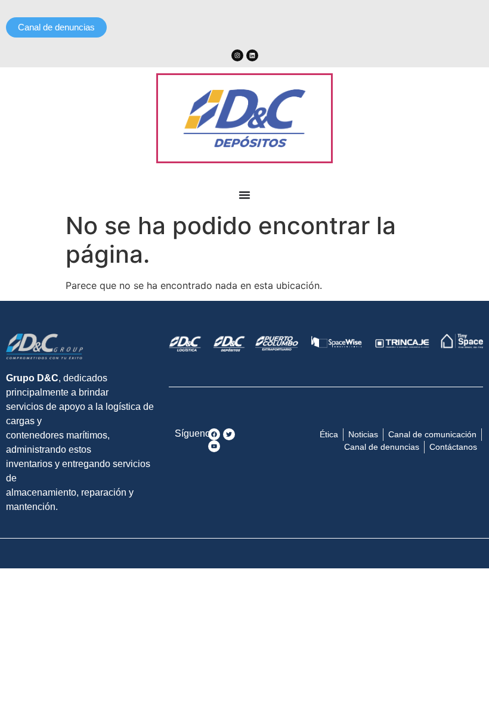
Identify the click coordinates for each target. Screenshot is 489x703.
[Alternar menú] (244, 195)
